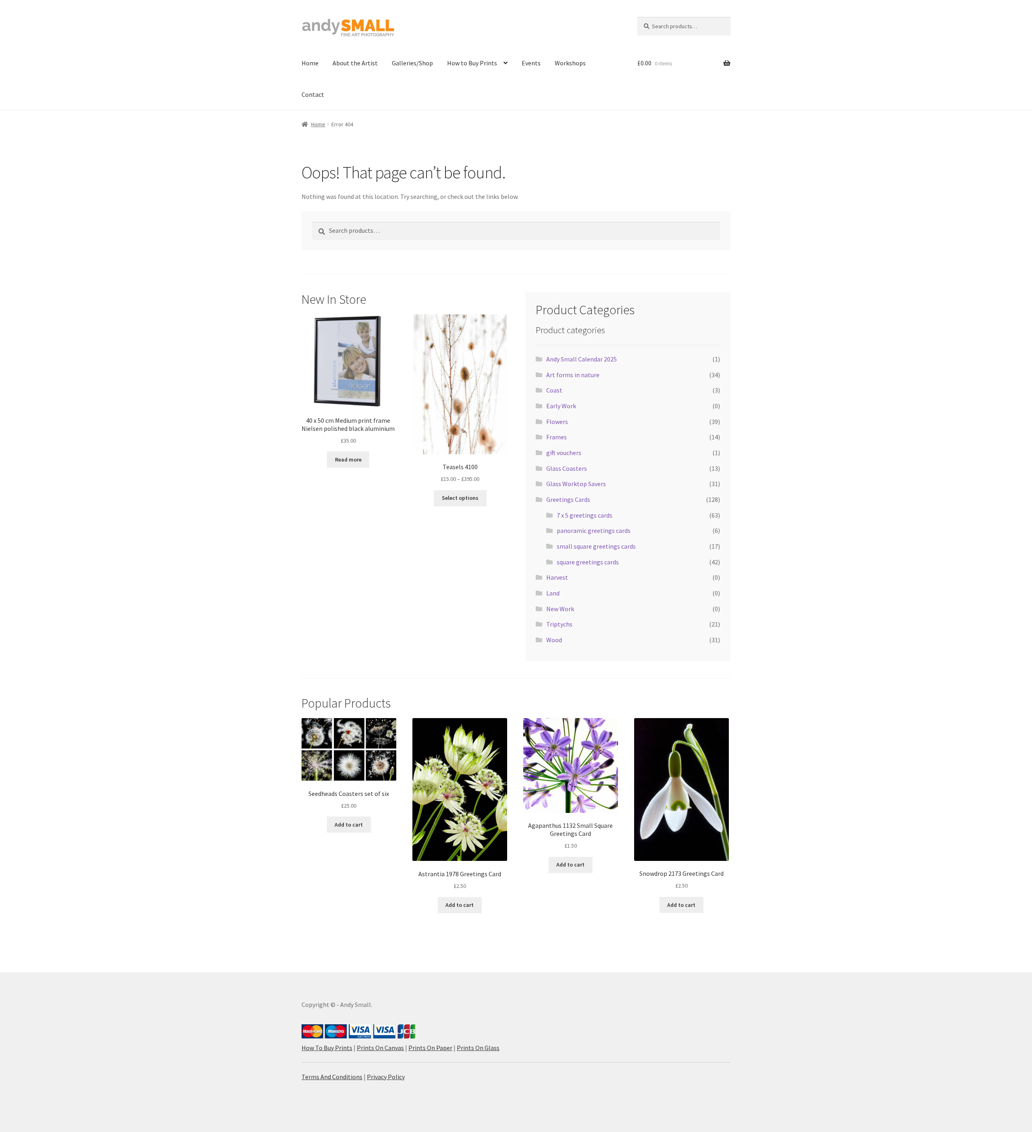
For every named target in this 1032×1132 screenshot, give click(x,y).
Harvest (557, 577)
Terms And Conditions (332, 1077)
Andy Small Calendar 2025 (581, 359)
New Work (560, 609)
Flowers (557, 422)
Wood (554, 640)
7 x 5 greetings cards (584, 515)
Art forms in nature (572, 375)
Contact (313, 94)
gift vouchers (563, 453)
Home (310, 63)
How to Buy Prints (472, 63)
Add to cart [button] (349, 824)
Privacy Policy (386, 1077)
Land (553, 593)
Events (531, 63)
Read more (348, 459)
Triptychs (559, 624)
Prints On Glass (478, 1048)
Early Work (561, 406)
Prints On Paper (430, 1048)
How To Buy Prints (327, 1048)
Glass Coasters (566, 468)
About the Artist (355, 63)
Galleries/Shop (412, 63)
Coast (554, 390)
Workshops (570, 63)
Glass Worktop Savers (576, 484)
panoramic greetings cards (593, 530)
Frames (556, 437)
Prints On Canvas (380, 1048)
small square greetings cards (596, 546)
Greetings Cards (568, 499)
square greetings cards (588, 562)
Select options (460, 497)
